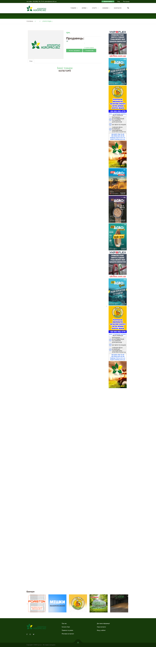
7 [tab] (79, 614)
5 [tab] (74, 614)
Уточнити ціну (89, 50)
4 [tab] (71, 614)
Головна (30, 21)
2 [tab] (66, 614)
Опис (31, 61)
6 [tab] (77, 614)
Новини (105, 8)
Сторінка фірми (89, 47)
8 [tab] (82, 614)
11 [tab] (90, 614)
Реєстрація (126, 1)
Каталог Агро (66, 627)
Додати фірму (108, 1)
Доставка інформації (103, 623)
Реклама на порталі (68, 633)
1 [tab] (63, 614)
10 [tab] (87, 614)
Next (128, 306)
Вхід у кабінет (101, 630)
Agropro (39, 645)
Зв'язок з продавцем (74, 50)
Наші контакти (101, 627)
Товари (73, 8)
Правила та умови (67, 630)
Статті (94, 8)
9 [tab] (85, 614)
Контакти (117, 8)
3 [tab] (68, 614)
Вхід (118, 1)
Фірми (84, 8)
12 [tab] (93, 614)
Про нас (64, 623)
